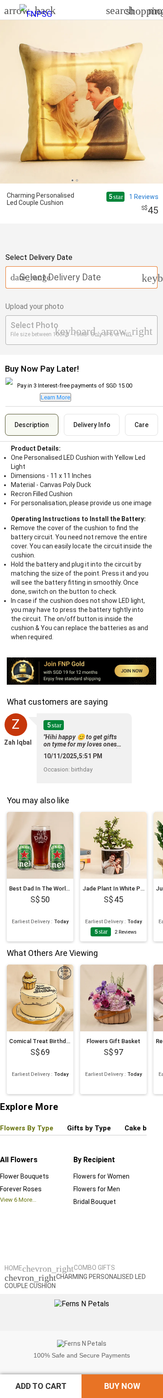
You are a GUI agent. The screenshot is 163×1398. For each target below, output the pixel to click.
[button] (41, 1386)
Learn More (55, 397)
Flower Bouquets (24, 1176)
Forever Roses (21, 1189)
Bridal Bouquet (94, 1201)
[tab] (31, 425)
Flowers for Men (96, 1189)
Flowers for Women (101, 1176)
